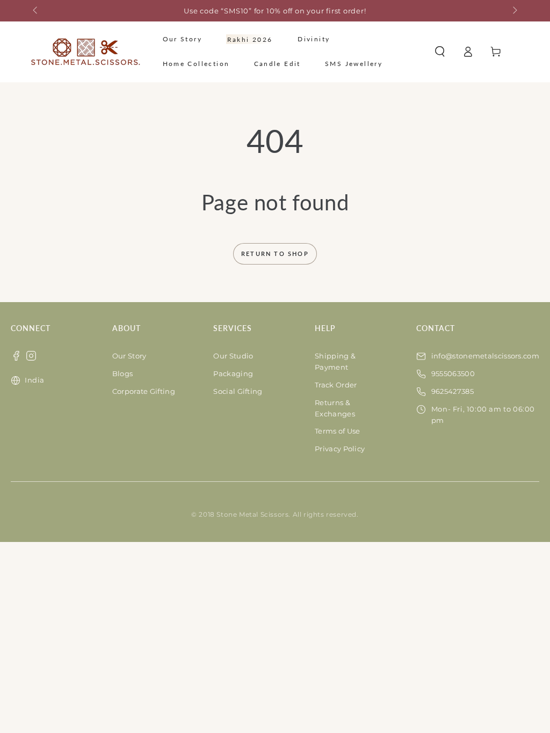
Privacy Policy (340, 448)
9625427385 (452, 391)
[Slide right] (514, 10)
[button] (440, 51)
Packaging (233, 373)
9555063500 (453, 373)
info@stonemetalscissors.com (485, 355)
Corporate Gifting (143, 391)
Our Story (129, 355)
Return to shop (275, 253)
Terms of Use (337, 431)
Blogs (122, 373)
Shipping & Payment (335, 361)
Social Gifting (237, 391)
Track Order (336, 384)
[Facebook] (16, 355)
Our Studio (233, 355)
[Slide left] (36, 10)
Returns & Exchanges (335, 408)
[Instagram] (31, 355)
